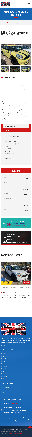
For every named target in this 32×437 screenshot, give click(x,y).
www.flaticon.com (18, 433)
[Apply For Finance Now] (14, 223)
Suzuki (4, 371)
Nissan (4, 364)
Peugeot (5, 366)
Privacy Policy (9, 431)
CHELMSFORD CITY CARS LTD (16, 430)
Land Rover (5, 359)
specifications (10, 126)
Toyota (4, 374)
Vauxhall (5, 376)
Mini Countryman (10, 292)
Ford (4, 356)
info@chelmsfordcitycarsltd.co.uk (17, 242)
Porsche (5, 369)
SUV (4, 395)
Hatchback (5, 390)
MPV (4, 393)
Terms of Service (18, 431)
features (7, 130)
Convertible (6, 388)
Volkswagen (6, 379)
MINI (4, 361)
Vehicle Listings (15, 22)
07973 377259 (14, 236)
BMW (4, 354)
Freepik (10, 433)
